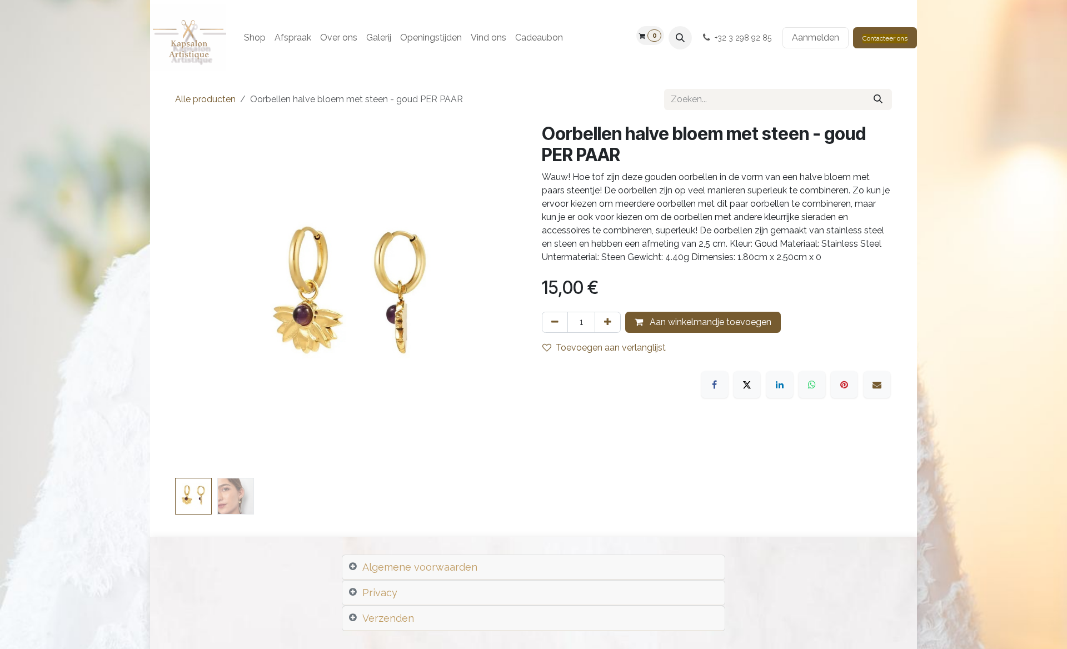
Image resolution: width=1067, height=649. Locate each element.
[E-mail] (877, 384)
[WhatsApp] (812, 384)
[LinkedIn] (779, 384)
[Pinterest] (844, 384)
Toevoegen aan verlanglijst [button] (611, 347)
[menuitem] (255, 38)
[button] (680, 37)
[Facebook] (714, 384)
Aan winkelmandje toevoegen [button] (709, 322)
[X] (747, 384)
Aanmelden (815, 37)
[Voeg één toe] (608, 322)
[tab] (533, 567)
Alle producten (205, 99)
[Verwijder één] (555, 322)
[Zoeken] (878, 99)
